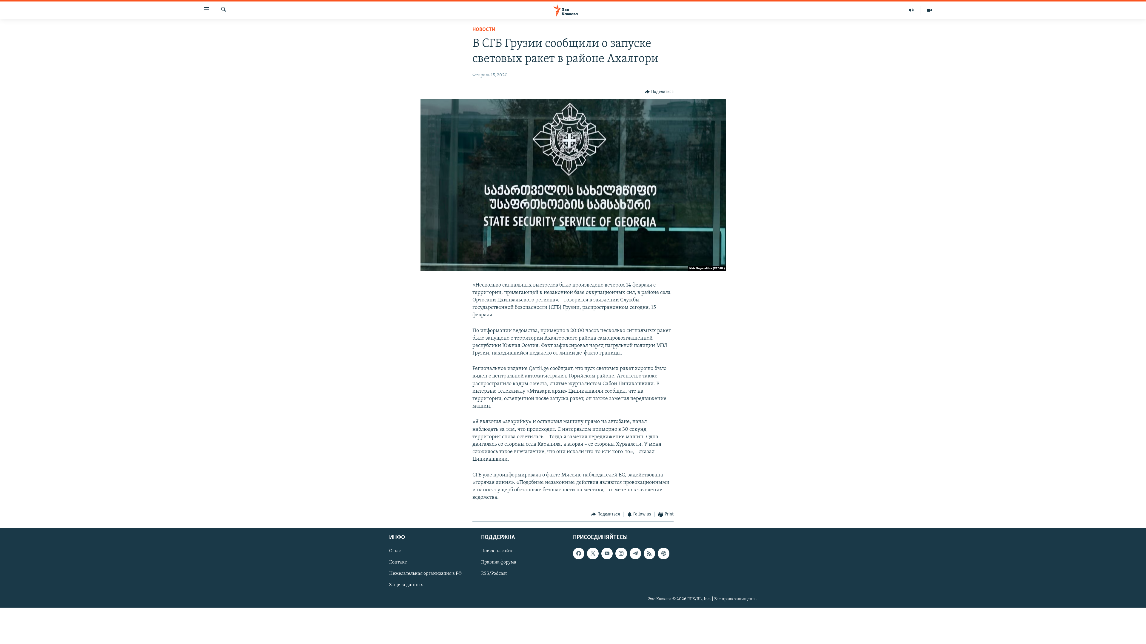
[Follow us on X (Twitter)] (592, 553)
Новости (483, 29)
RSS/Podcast (494, 573)
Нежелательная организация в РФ (425, 573)
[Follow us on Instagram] (621, 553)
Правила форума (498, 562)
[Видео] (929, 10)
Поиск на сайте (497, 551)
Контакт (398, 562)
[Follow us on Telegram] (635, 553)
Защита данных (406, 585)
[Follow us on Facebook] (578, 553)
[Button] (659, 92)
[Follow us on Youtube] (607, 553)
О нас (395, 551)
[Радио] (911, 10)
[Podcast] (663, 553)
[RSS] (649, 553)
